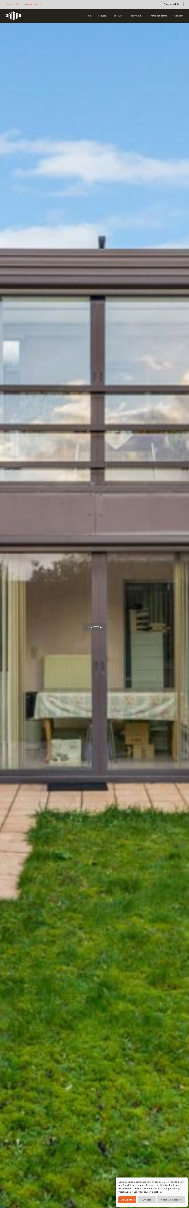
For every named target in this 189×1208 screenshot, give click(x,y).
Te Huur (118, 16)
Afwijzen (147, 1199)
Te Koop (102, 16)
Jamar (13, 15)
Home (88, 16)
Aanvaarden (128, 1199)
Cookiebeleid (129, 1185)
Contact (178, 16)
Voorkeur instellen (171, 1199)
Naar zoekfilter (172, 3)
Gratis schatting (158, 16)
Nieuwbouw (136, 16)
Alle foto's (94, 627)
